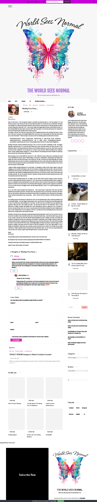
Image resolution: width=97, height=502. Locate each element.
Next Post (12, 347)
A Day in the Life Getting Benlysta (34, 436)
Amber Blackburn (22, 275)
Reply (14, 270)
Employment (42, 105)
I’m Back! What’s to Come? (78, 176)
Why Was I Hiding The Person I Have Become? (79, 234)
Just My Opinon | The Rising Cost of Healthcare (34, 404)
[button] (85, 6)
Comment (13, 303)
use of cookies (53, 501)
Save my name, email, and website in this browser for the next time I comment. (30, 336)
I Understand (60, 501)
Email (37, 322)
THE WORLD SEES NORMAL (48, 91)
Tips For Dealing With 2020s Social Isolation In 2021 (79, 264)
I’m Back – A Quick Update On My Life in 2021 (79, 205)
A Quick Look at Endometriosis (50, 404)
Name (12, 322)
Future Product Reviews (15, 403)
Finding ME (49, 435)
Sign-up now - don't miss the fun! (36, 2)
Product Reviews (19, 351)
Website (12, 329)
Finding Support (12, 435)
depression (35, 105)
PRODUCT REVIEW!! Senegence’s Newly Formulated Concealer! (30, 354)
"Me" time (25, 105)
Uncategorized (50, 105)
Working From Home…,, (30, 108)
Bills (30, 105)
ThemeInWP (82, 498)
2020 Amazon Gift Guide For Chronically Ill (79, 294)
